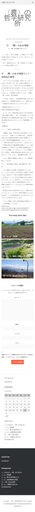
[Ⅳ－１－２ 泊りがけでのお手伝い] (17, 268)
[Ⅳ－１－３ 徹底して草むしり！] (17, 249)
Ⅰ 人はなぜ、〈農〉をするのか (14, 424)
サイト (17, 343)
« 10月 (6, 416)
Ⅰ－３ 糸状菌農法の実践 (12, 432)
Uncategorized (9, 439)
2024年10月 (8, 382)
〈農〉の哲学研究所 (17, 17)
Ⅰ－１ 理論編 (9, 427)
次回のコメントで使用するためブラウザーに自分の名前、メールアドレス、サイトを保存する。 (17, 356)
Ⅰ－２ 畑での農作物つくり (13, 429)
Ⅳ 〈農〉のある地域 (13, 48)
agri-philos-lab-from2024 (21, 39)
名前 (17, 324)
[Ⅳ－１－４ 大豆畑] (17, 229)
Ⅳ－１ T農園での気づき (12, 437)
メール (17, 333)
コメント (17, 297)
